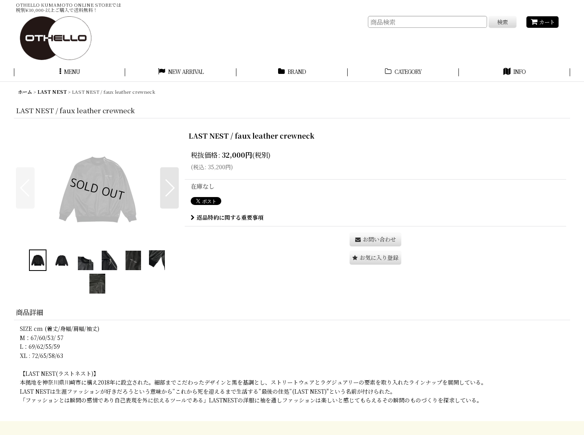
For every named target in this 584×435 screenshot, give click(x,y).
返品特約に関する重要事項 (230, 217)
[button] (69, 72)
